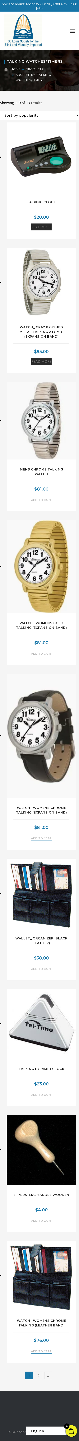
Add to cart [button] (41, 500)
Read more (41, 227)
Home (16, 69)
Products (34, 69)
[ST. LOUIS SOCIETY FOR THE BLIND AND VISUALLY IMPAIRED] (23, 30)
